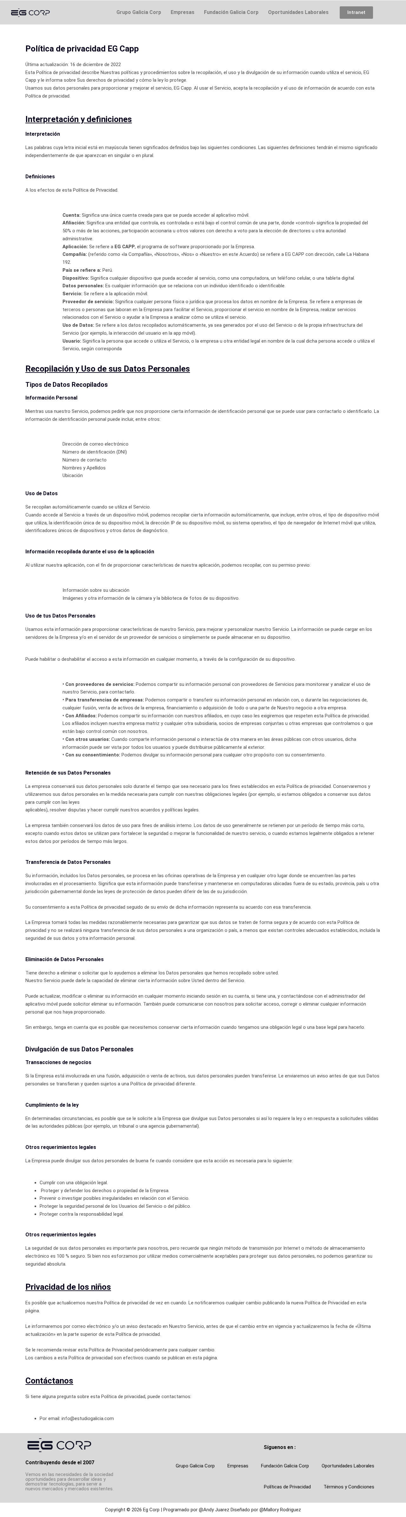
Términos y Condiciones (349, 1487)
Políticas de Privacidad (287, 1487)
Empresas (182, 12)
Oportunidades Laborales (298, 12)
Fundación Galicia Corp (231, 12)
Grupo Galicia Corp (138, 12)
